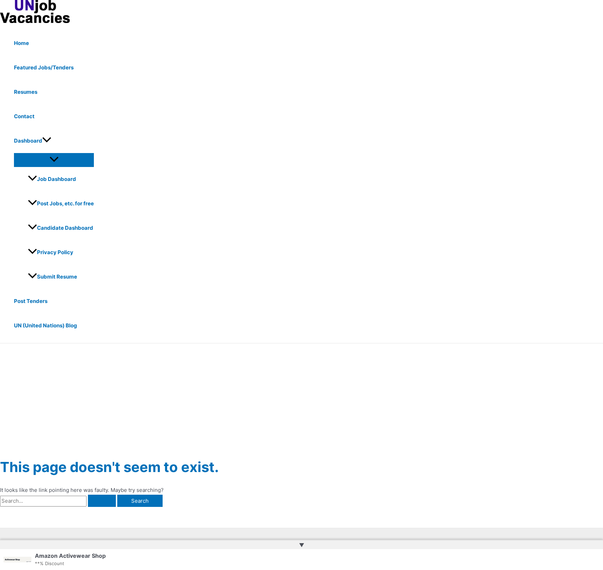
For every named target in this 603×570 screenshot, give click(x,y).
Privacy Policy (55, 252)
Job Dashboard (56, 179)
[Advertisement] (301, 395)
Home (21, 43)
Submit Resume (57, 276)
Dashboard (28, 140)
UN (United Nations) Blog (45, 325)
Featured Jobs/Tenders (44, 67)
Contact (24, 116)
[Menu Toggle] (54, 159)
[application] (46, 141)
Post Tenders (30, 301)
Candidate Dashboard (65, 228)
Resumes (25, 92)
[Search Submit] (102, 501)
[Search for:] (58, 500)
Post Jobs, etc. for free (65, 203)
